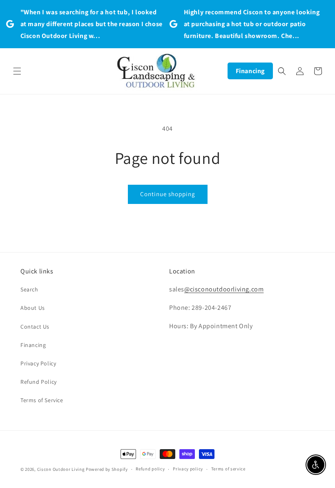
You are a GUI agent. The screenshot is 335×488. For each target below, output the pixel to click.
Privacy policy (188, 469)
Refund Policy (38, 381)
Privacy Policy (38, 363)
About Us (32, 307)
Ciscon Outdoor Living (61, 469)
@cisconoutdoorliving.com (224, 289)
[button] (17, 71)
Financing (250, 71)
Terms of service (228, 469)
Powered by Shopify (107, 469)
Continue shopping (167, 194)
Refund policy (150, 469)
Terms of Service (41, 400)
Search (29, 289)
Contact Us (34, 326)
